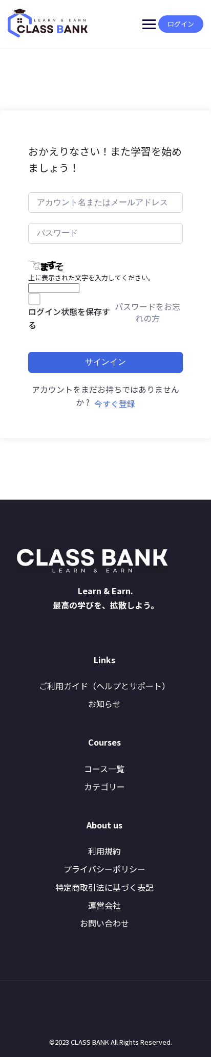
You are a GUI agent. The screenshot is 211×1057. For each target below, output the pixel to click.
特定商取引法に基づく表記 (104, 887)
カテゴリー (104, 786)
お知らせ (104, 704)
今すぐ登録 (114, 403)
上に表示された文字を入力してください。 (91, 277)
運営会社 (104, 905)
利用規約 (104, 851)
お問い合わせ (104, 923)
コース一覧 (104, 768)
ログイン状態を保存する (69, 318)
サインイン (105, 361)
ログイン (180, 24)
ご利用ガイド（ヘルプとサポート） (104, 686)
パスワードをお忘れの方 (147, 312)
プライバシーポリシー (104, 869)
